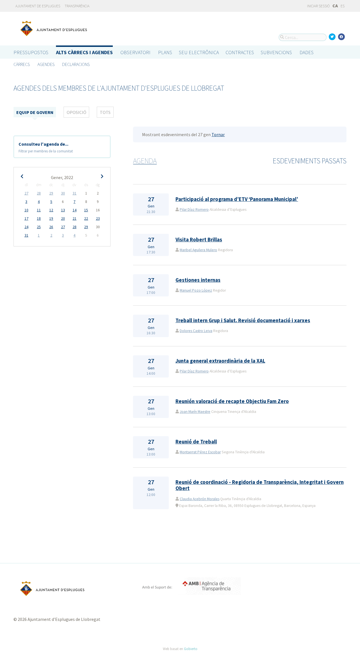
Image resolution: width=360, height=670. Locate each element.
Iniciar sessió (318, 6)
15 (86, 210)
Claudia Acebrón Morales (199, 499)
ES (343, 6)
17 (26, 218)
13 (63, 210)
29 (51, 193)
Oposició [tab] (76, 112)
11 (39, 210)
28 (39, 193)
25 (39, 227)
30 (63, 193)
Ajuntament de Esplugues (37, 6)
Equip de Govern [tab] (34, 112)
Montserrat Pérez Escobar (200, 452)
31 (74, 193)
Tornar (218, 134)
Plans (165, 52)
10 (26, 210)
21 (74, 218)
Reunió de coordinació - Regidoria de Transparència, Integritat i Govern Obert (260, 485)
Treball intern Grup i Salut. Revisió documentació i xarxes (243, 320)
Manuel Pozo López (196, 290)
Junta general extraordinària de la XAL (220, 361)
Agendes (46, 64)
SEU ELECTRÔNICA (199, 52)
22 (86, 218)
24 (26, 227)
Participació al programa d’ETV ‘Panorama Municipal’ (237, 199)
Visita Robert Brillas (199, 239)
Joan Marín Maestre (195, 411)
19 (51, 218)
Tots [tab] (105, 112)
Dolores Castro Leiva (196, 330)
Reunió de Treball (196, 441)
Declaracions (76, 64)
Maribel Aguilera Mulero (198, 250)
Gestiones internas (198, 280)
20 (63, 218)
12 (51, 210)
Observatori (135, 52)
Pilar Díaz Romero (194, 209)
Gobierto (190, 648)
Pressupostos (31, 52)
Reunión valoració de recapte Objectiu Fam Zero (232, 401)
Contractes (240, 52)
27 (26, 193)
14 (74, 210)
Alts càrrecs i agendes (84, 52)
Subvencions (276, 52)
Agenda (145, 160)
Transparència (77, 6)
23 (98, 218)
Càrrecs (22, 64)
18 (39, 218)
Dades (307, 52)
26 (51, 227)
